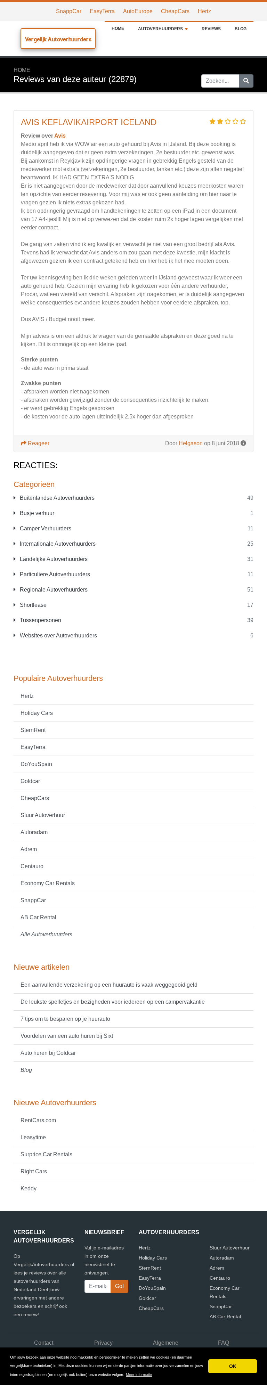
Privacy (103, 1343)
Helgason (191, 443)
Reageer (37, 443)
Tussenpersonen (39, 620)
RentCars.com (38, 1120)
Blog (240, 28)
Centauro (32, 866)
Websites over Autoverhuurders (57, 635)
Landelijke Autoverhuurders (53, 559)
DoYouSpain (36, 764)
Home (118, 28)
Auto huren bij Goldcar (48, 1053)
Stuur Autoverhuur (43, 815)
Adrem (29, 849)
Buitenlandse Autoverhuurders (56, 498)
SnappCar (68, 11)
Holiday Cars (37, 713)
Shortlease (32, 605)
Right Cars (34, 1171)
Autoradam (34, 832)
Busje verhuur (36, 513)
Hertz (204, 11)
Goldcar (30, 781)
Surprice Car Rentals (46, 1154)
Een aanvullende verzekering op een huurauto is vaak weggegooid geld (109, 985)
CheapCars (175, 11)
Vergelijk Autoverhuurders (58, 39)
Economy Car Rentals (48, 883)
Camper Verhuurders (44, 528)
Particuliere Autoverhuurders (54, 574)
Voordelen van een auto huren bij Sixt (67, 1036)
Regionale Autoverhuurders (53, 590)
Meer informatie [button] (139, 1374)
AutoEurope (138, 11)
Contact (43, 1343)
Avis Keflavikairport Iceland (88, 122)
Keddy (29, 1188)
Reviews (211, 28)
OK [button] (232, 1366)
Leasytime (33, 1137)
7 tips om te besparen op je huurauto (65, 1019)
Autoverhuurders (160, 28)
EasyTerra (102, 11)
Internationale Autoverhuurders (57, 544)
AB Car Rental (38, 917)
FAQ (223, 1343)
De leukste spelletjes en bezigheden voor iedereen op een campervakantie (113, 1002)
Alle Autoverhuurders (46, 934)
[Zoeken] (246, 81)
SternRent (33, 730)
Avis (60, 136)
